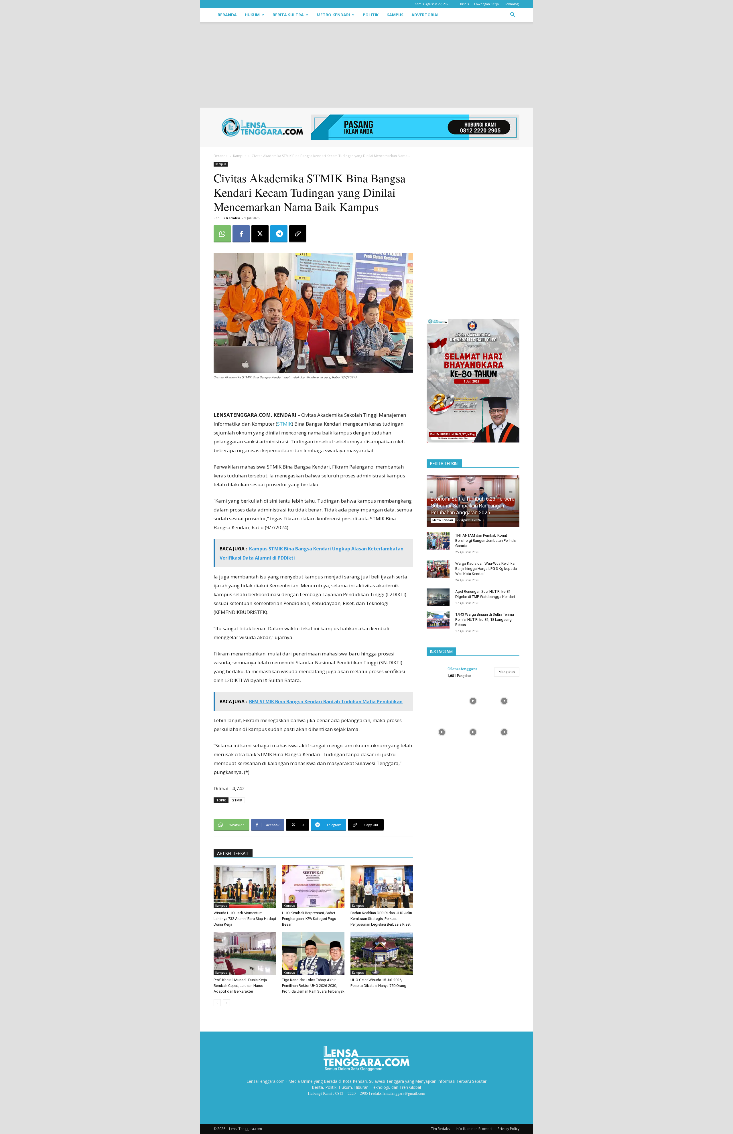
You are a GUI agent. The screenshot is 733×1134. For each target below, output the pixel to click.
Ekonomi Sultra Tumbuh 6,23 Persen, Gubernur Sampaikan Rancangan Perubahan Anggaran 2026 (472, 505)
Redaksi (233, 218)
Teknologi (511, 4)
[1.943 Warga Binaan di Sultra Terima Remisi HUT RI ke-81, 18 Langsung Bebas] (438, 620)
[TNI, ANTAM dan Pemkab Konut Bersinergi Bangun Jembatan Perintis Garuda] (438, 541)
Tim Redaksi (440, 1128)
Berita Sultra (288, 14)
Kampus (395, 14)
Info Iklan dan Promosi (474, 1128)
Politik (371, 14)
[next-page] (226, 1002)
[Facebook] (241, 233)
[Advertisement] (366, 65)
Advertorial (425, 14)
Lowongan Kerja (486, 4)
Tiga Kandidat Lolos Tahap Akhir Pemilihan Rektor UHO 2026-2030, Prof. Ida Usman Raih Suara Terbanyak (313, 985)
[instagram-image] (442, 700)
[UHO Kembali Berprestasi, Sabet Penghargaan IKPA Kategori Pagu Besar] (313, 886)
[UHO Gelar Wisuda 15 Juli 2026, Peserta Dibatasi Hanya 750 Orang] (381, 953)
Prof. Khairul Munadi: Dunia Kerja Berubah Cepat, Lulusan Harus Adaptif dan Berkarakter (240, 985)
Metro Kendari (333, 14)
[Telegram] (278, 233)
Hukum (252, 14)
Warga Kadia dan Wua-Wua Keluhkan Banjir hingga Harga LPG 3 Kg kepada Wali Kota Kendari (486, 568)
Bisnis (464, 4)
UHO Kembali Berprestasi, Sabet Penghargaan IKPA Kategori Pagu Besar (309, 918)
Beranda (227, 14)
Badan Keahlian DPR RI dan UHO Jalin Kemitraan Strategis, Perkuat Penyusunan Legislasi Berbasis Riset (381, 918)
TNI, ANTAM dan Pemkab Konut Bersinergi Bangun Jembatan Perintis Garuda (485, 540)
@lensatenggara (462, 668)
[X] (260, 233)
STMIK (284, 423)
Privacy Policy (508, 1128)
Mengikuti (506, 671)
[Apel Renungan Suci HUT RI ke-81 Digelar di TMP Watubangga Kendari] (438, 597)
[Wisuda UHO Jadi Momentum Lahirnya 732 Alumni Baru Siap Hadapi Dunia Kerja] (245, 886)
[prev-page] (217, 1002)
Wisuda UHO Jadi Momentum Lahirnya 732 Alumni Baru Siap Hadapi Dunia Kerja (245, 918)
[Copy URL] (297, 233)
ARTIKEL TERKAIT (233, 853)
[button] (512, 15)
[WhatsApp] (222, 233)
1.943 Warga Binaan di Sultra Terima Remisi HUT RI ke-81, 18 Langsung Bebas (484, 619)
